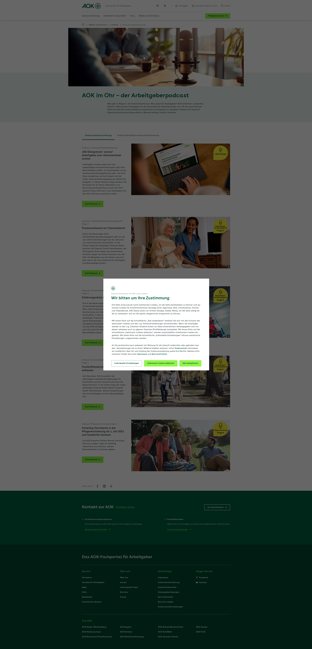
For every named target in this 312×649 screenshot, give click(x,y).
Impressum (142, 354)
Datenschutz (181, 348)
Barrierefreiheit (159, 354)
